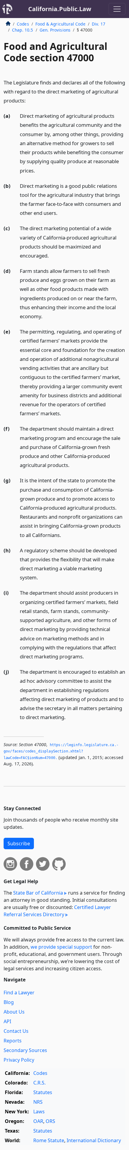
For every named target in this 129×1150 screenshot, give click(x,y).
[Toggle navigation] (117, 9)
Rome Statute (48, 1140)
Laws (39, 1111)
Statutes (42, 1092)
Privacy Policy (19, 1060)
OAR (38, 1121)
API (7, 1021)
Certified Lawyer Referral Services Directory (57, 911)
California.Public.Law (59, 9)
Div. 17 (98, 24)
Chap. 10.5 (22, 30)
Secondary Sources (25, 1050)
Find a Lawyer (19, 992)
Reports (13, 1040)
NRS (38, 1102)
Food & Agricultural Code (60, 24)
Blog (9, 1002)
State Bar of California (38, 892)
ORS (50, 1121)
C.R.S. (39, 1082)
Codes (23, 24)
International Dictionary (94, 1140)
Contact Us (16, 1031)
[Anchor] (29, 100)
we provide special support (61, 947)
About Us (14, 1011)
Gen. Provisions (55, 30)
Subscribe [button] (19, 843)
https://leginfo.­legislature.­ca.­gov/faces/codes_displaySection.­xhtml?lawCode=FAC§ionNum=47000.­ (61, 751)
